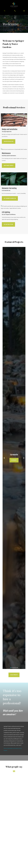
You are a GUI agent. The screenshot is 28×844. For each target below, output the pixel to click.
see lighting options (8, 224)
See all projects (14, 674)
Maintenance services (8, 165)
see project (14, 460)
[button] (10, 667)
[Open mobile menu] (24, 10)
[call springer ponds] (14, 10)
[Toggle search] (4, 10)
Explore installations (8, 141)
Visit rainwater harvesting (10, 198)
